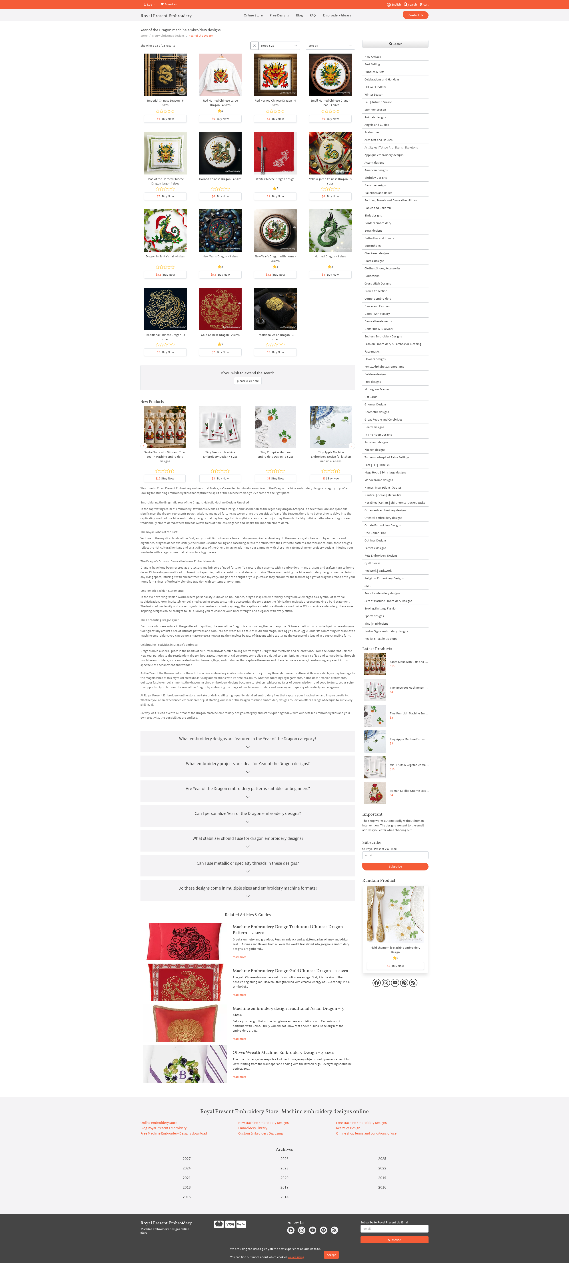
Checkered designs (377, 253)
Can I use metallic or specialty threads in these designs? (248, 863)
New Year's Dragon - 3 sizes (220, 256)
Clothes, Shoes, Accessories (383, 268)
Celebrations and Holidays (382, 79)
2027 (187, 1158)
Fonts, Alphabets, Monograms (384, 367)
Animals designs (375, 117)
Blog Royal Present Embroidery (163, 1128)
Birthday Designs (376, 178)
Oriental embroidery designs (383, 518)
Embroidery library (337, 15)
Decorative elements (378, 321)
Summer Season (375, 110)
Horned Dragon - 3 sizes (330, 256)
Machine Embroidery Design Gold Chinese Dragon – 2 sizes (290, 970)
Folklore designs (375, 374)
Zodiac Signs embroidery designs (386, 631)
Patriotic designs (375, 548)
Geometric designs (377, 412)
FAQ (313, 15)
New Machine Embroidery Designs (263, 1122)
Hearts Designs (374, 427)
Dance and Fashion (377, 306)
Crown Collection (376, 291)
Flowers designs (375, 359)
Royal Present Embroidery (166, 15)
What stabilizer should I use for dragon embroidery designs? (247, 838)
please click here (248, 381)
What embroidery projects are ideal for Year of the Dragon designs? (248, 763)
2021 (187, 1177)
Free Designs (279, 15)
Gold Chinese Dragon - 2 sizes (220, 335)
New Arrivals (373, 57)
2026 (284, 1158)
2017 (284, 1187)
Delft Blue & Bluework (379, 329)
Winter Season (374, 94)
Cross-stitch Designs (378, 283)
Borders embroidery (378, 223)
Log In (150, 4)
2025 (382, 1158)
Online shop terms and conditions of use (366, 1133)
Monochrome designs (379, 480)
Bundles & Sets (374, 72)
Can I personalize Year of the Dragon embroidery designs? (248, 813)
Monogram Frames (377, 389)
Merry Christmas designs (168, 36)
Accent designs (374, 162)
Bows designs (373, 231)
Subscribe (395, 866)
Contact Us (416, 15)
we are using (296, 1257)
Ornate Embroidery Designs (383, 525)
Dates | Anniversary (377, 314)
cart (426, 4)
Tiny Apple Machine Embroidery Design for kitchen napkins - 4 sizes (331, 456)
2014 (284, 1196)
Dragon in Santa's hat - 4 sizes (165, 256)
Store (144, 36)
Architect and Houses (379, 140)
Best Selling (372, 64)
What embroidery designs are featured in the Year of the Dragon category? (248, 738)
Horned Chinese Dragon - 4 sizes (220, 179)
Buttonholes (373, 246)
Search (397, 44)
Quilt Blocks (372, 563)
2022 (382, 1168)
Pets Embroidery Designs (381, 555)
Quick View (165, 77)
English (396, 4)
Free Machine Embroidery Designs (361, 1122)
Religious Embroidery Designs (384, 578)
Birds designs (373, 215)
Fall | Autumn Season (379, 102)
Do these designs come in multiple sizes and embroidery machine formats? (247, 888)
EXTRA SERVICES (375, 87)
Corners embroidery (378, 299)
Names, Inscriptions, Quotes (383, 487)
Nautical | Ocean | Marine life (383, 495)
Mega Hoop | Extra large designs (385, 472)
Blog (299, 15)
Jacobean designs (376, 442)
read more (239, 957)
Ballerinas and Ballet (378, 193)
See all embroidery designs (382, 593)
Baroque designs (376, 185)
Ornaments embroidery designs (385, 510)
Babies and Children (378, 208)
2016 (382, 1187)
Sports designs (374, 616)
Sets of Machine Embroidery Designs (388, 601)
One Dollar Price (375, 533)
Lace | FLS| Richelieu (378, 465)
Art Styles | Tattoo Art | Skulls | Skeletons (391, 147)
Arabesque (372, 132)
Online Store (253, 15)
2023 (284, 1168)
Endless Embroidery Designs (383, 336)
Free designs (373, 382)
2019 (382, 1177)
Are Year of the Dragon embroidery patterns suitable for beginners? (248, 788)
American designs (376, 170)
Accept (331, 1255)
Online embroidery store (158, 1122)
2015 (187, 1196)
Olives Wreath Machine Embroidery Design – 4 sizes (283, 1052)
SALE (368, 586)
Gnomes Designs (376, 404)
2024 (187, 1168)
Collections (372, 276)
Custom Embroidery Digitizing (260, 1133)
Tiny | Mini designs (376, 623)
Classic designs (374, 261)
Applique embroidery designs (384, 155)
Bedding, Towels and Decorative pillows (391, 200)
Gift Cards (371, 397)
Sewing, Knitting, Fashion (381, 608)
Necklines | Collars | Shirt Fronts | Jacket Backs (395, 503)
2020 (284, 1177)
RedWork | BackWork (378, 571)
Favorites (170, 4)
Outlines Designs (376, 540)
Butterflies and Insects (379, 238)
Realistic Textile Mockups (381, 639)
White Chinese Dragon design (275, 179)
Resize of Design (348, 1128)
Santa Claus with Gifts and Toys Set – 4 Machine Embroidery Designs (164, 456)
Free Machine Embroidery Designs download (173, 1133)
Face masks (372, 351)
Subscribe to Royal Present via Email (385, 1222)
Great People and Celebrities (383, 419)
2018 (187, 1187)
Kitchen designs (375, 450)
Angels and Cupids (377, 125)
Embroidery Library (252, 1128)
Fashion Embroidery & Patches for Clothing (393, 344)
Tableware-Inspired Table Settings (387, 457)
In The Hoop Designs (378, 435)
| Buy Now (165, 119)
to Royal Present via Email (379, 849)
